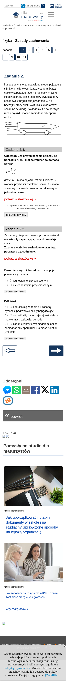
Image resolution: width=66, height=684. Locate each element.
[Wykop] (8, 403)
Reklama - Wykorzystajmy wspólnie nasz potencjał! (22, 644)
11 (24, 57)
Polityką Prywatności (17, 668)
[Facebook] (35, 392)
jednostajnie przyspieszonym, (27, 280)
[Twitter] (45, 392)
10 (18, 57)
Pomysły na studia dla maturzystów (26, 448)
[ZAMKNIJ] (53, 675)
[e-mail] (26, 392)
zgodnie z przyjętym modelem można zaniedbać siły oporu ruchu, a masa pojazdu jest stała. (31, 328)
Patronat (61, 644)
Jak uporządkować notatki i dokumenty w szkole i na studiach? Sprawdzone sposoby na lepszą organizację (32, 524)
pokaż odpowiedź (16, 214)
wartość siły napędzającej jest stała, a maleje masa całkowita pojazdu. (31, 317)
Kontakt (50, 644)
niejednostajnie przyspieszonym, (28, 285)
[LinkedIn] (54, 392)
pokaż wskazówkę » (20, 199)
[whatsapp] (16, 392)
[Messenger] (7, 392)
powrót (14, 415)
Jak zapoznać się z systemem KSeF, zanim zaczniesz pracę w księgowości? (32, 595)
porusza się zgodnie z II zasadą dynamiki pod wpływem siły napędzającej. (30, 308)
